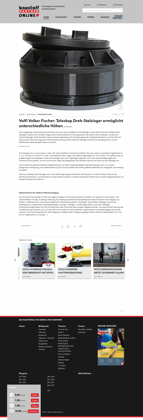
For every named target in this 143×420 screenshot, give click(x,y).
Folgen (35, 395)
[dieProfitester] (118, 17)
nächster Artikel (116, 226)
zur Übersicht (26, 226)
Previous (15, 261)
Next (128, 261)
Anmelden (33, 411)
